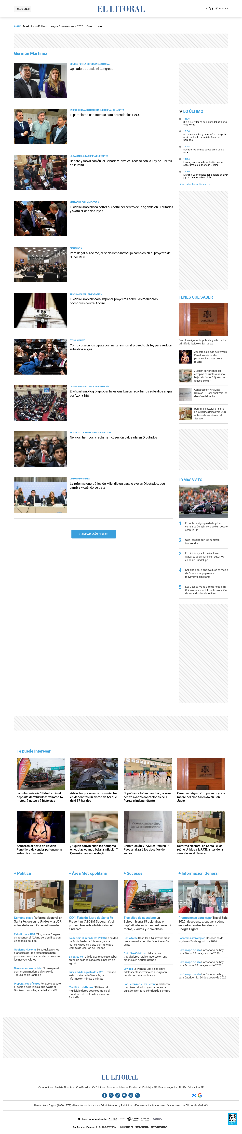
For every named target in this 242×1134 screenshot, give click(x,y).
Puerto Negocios (167, 1087)
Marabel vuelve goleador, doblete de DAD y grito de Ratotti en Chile (205, 174)
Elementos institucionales (150, 1105)
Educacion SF (196, 1087)
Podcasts (112, 1087)
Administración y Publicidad (117, 1105)
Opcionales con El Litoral (181, 1105)
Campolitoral (45, 1087)
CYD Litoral (98, 1087)
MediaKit (203, 1105)
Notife (182, 1087)
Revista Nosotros (65, 1087)
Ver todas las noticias (193, 184)
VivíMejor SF (149, 1087)
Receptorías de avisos (86, 1105)
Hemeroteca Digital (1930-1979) (52, 1105)
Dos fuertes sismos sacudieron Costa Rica (203, 149)
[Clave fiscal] (232, 1124)
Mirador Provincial (130, 1087)
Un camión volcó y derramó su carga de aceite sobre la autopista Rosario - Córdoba (205, 135)
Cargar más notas (93, 534)
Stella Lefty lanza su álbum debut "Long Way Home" (205, 121)
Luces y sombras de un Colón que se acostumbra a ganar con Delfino (203, 162)
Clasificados (83, 1087)
